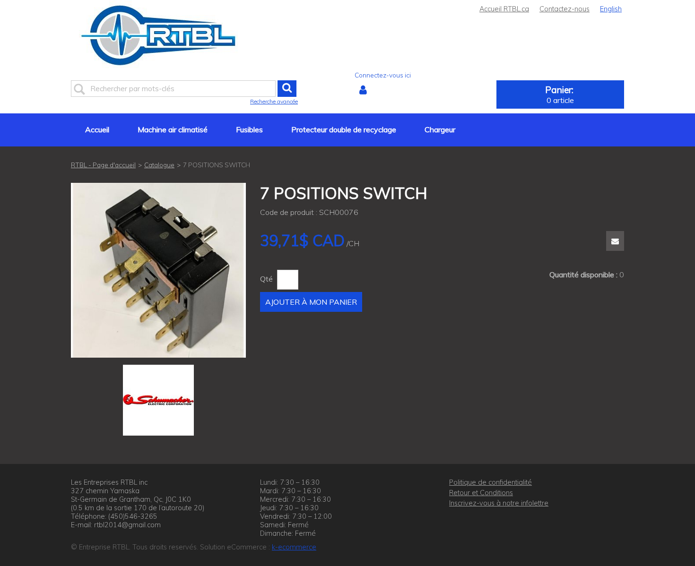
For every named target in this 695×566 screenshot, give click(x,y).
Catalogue (159, 165)
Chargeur (440, 129)
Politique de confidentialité (490, 482)
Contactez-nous (564, 9)
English (611, 9)
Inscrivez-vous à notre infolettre (498, 503)
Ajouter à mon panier (311, 302)
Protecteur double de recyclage (343, 129)
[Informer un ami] (615, 241)
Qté (266, 278)
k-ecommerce (294, 547)
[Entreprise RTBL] (158, 35)
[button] (560, 94)
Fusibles (249, 129)
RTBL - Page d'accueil (103, 165)
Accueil (97, 129)
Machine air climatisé (173, 129)
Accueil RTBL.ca (504, 9)
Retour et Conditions (481, 493)
